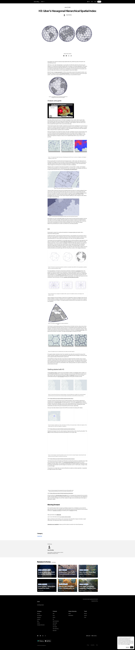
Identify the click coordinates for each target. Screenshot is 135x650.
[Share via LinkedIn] (66, 56)
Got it (132, 647)
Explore (42, 1)
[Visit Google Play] (40, 641)
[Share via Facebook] (64, 56)
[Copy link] (71, 56)
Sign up (99, 1)
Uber (38, 601)
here (129, 644)
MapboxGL (59, 514)
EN (89, 1)
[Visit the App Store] (48, 641)
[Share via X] (69, 56)
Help (92, 1)
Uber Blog (36, 1)
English (89, 635)
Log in (95, 1)
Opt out (127, 647)
